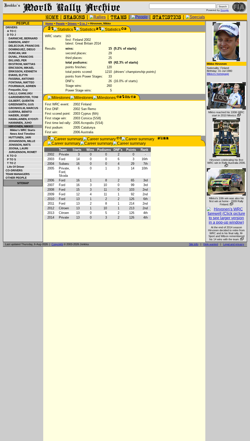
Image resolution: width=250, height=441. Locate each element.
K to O (10, 155)
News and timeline (19, 133)
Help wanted (210, 244)
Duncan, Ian (15, 53)
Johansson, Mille (19, 141)
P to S (10, 159)
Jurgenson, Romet (20, 152)
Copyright (57, 244)
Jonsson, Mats (17, 144)
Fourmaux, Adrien (20, 86)
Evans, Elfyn (16, 75)
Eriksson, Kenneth (20, 71)
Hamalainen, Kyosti (21, 119)
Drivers (10, 27)
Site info (193, 244)
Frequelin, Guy (16, 89)
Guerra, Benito (18, 111)
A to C (10, 31)
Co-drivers (13, 170)
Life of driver (14, 166)
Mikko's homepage (218, 73)
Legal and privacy (233, 244)
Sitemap (23, 183)
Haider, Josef (16, 115)
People (23, 23)
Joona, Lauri (16, 148)
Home (49, 23)
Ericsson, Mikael (19, 67)
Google (224, 10)
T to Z (10, 163)
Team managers (17, 174)
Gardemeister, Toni (21, 97)
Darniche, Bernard (21, 38)
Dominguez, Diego (19, 49)
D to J (10, 34)
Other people (15, 177)
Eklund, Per (15, 60)
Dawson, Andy (17, 42)
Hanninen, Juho (18, 122)
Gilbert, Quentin (19, 100)
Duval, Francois (18, 56)
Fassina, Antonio (19, 78)
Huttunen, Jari (17, 137)
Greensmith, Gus (19, 104)
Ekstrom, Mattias (19, 64)
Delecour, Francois (21, 45)
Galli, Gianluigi (18, 93)
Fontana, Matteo (19, 82)
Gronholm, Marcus (21, 108)
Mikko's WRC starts (19, 130)
